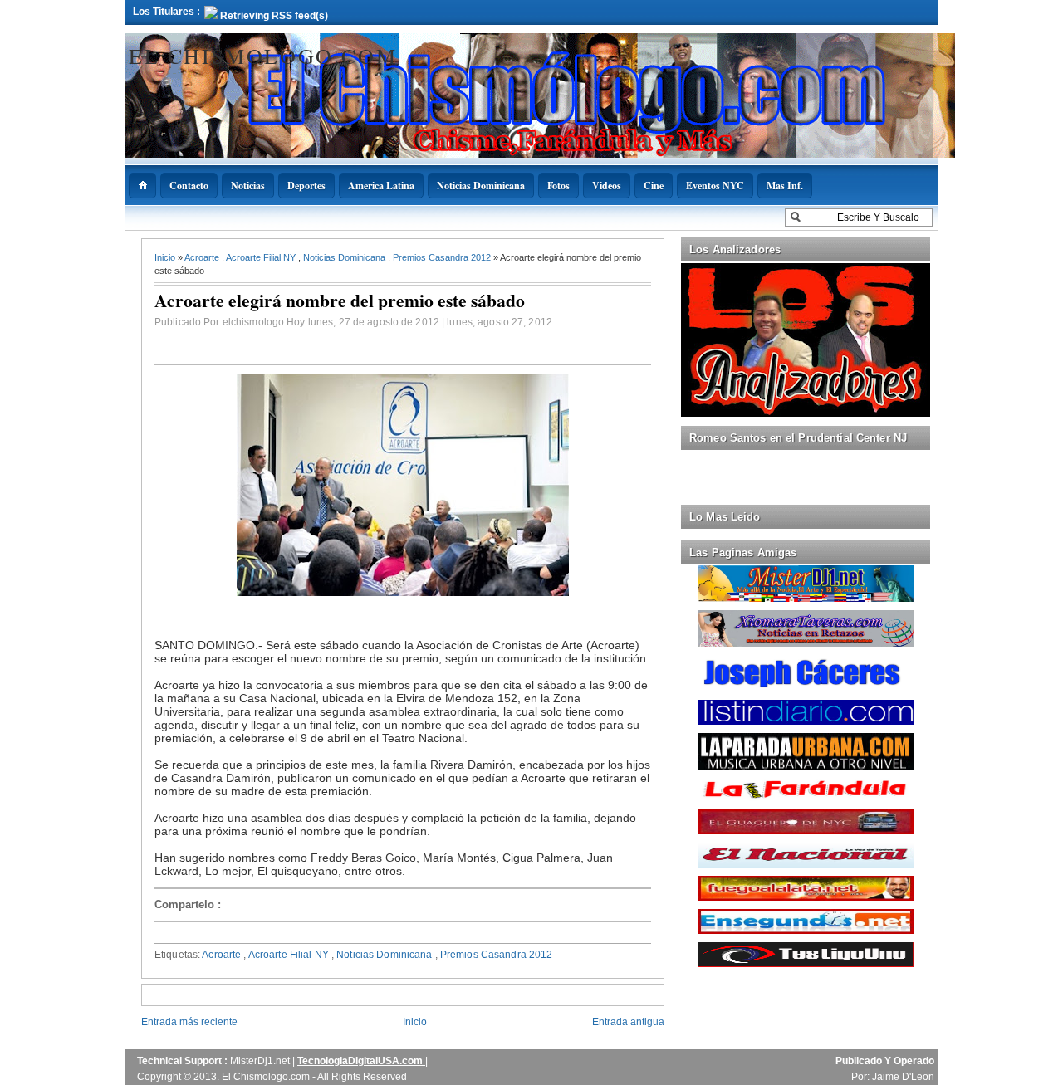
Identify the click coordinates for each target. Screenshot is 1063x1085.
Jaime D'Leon (903, 1077)
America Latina (381, 185)
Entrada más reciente (189, 1022)
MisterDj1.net (261, 1061)
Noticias (248, 185)
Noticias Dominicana (481, 185)
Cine (654, 185)
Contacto (188, 185)
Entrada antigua (628, 1022)
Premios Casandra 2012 (443, 257)
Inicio (166, 257)
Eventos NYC (715, 185)
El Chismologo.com (263, 56)
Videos (606, 185)
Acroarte (203, 257)
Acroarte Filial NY (262, 257)
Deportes (306, 185)
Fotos (558, 185)
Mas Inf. (785, 185)
